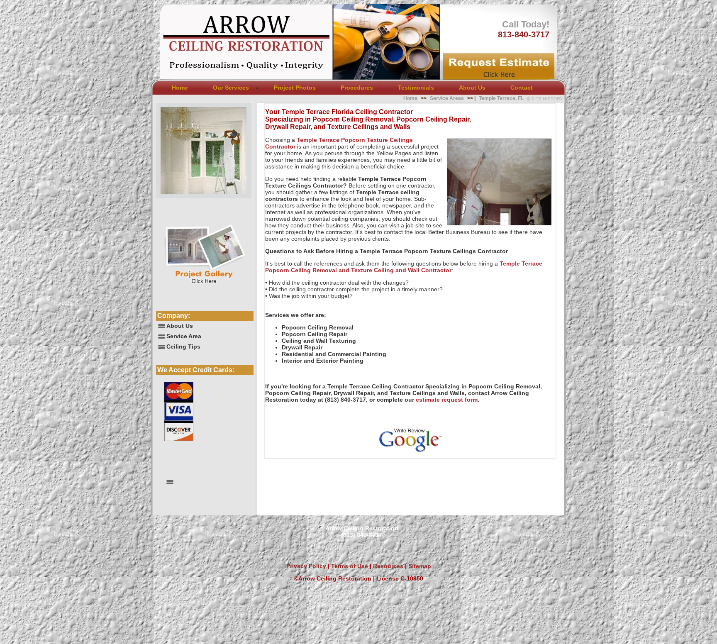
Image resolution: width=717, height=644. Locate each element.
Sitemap (419, 566)
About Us (472, 87)
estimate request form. (447, 399)
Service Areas (447, 98)
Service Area (183, 336)
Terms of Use (348, 566)
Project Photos (295, 87)
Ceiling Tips (183, 346)
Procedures (357, 87)
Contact (521, 87)
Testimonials (416, 87)
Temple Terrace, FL (501, 98)
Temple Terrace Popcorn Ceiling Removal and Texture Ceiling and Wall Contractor (403, 266)
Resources (387, 566)
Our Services (231, 87)
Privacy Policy (306, 566)
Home (180, 87)
